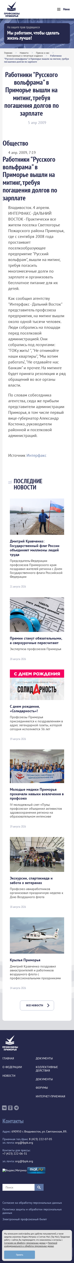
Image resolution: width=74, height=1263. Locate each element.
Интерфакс (36, 455)
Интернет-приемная (50, 1096)
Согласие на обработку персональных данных (32, 1203)
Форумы (42, 1088)
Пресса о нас (42, 52)
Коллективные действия (47, 1068)
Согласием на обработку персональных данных (25, 1242)
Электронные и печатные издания (25, 55)
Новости (24, 52)
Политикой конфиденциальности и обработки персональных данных (30, 1244)
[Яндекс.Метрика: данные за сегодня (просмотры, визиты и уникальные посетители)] (14, 1170)
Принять (19, 1254)
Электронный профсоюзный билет (24, 1219)
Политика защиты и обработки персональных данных (32, 1211)
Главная (8, 52)
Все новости (34, 1005)
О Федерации (12, 1067)
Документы (44, 1058)
